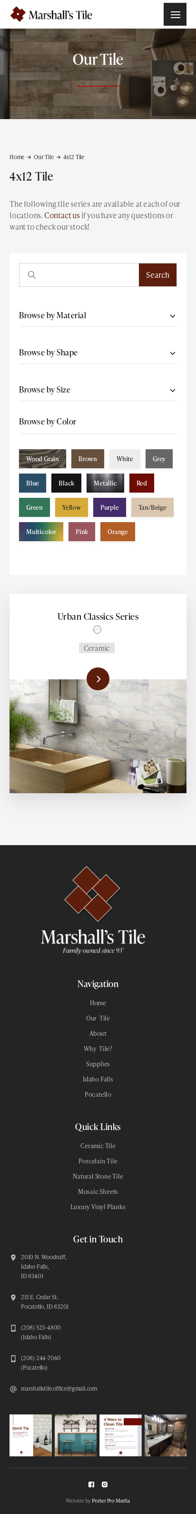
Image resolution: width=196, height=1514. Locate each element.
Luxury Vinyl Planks (97, 1206)
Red (142, 483)
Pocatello (98, 1094)
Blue (32, 483)
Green (34, 507)
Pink (82, 531)
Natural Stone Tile (98, 1176)
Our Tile (43, 157)
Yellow (71, 507)
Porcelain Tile (97, 1161)
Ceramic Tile (98, 1145)
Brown (87, 458)
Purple (109, 507)
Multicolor (41, 531)
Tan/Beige (152, 507)
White (125, 458)
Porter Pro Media (111, 1500)
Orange (118, 531)
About (98, 1033)
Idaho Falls (98, 1079)
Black (66, 483)
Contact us (62, 215)
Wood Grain (42, 458)
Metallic (105, 483)
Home (17, 157)
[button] (175, 14)
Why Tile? (98, 1048)
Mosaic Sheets (98, 1191)
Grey (159, 458)
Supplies (98, 1064)
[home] (50, 14)
